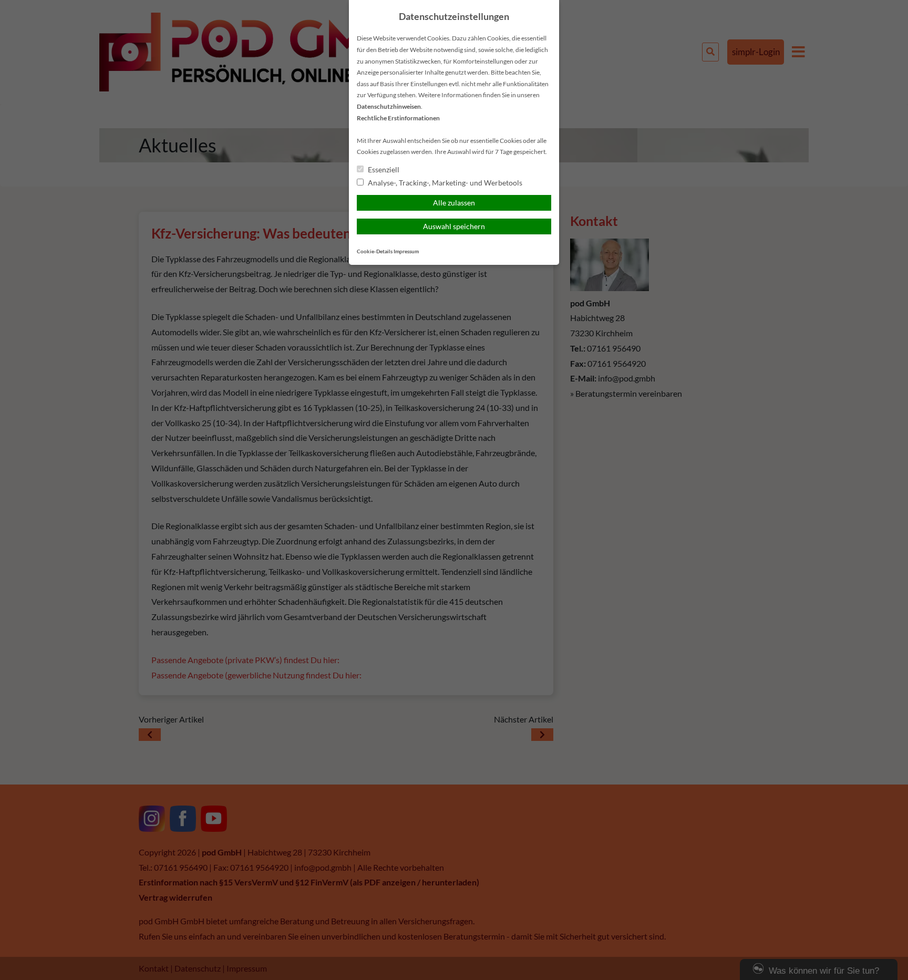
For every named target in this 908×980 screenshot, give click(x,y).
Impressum (406, 251)
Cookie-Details (375, 251)
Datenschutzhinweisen (389, 106)
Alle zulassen (454, 202)
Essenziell (382, 169)
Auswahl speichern (454, 226)
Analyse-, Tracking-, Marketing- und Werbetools (444, 183)
